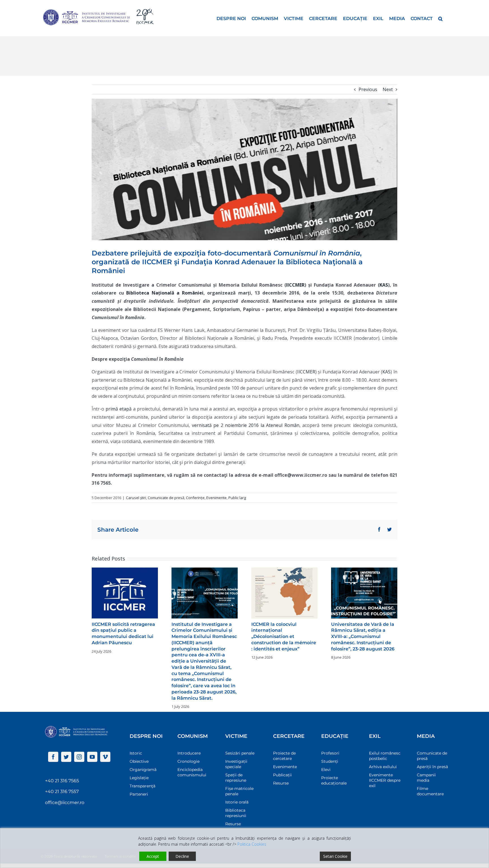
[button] (440, 18)
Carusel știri (136, 497)
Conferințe (195, 497)
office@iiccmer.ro (64, 802)
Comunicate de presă (166, 497)
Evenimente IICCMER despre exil (384, 780)
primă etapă (119, 409)
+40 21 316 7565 (62, 780)
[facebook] (53, 757)
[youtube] (92, 757)
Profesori (330, 753)
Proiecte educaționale (334, 780)
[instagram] (79, 757)
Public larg (237, 497)
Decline (182, 856)
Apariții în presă (432, 766)
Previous (368, 89)
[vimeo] (105, 757)
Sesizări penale (239, 753)
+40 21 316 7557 (62, 791)
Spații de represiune (235, 777)
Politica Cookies (251, 844)
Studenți (329, 761)
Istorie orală (236, 802)
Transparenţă (142, 785)
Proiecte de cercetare (284, 756)
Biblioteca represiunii (235, 813)
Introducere (189, 753)
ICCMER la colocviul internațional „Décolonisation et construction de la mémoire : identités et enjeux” (283, 637)
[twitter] (66, 757)
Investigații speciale (236, 764)
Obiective (139, 761)
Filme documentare (430, 791)
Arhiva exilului (383, 766)
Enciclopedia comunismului (191, 772)
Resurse (233, 823)
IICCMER (306, 372)
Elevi (326, 769)
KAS (386, 372)
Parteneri (139, 794)
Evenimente (216, 497)
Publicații (282, 774)
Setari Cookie (335, 856)
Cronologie (188, 761)
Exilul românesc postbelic (384, 756)
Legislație (139, 777)
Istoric (136, 753)
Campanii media (426, 777)
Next (388, 89)
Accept (153, 856)
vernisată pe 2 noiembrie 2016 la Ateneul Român (245, 425)
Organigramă (143, 769)
